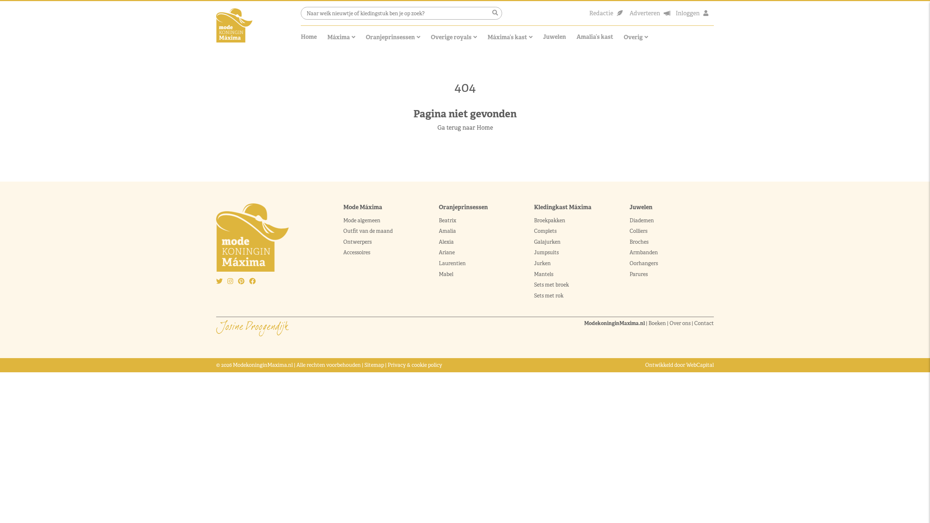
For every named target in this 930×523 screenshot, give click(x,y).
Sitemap (374, 365)
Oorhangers (644, 263)
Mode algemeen (361, 220)
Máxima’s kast (507, 37)
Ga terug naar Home (465, 127)
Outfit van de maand (368, 231)
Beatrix (447, 220)
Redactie (601, 13)
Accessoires (356, 252)
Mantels (543, 274)
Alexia (446, 242)
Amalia (447, 231)
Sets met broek (551, 284)
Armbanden (644, 252)
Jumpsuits (546, 252)
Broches (639, 242)
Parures (639, 274)
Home (309, 37)
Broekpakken (549, 220)
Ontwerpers (357, 242)
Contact (704, 323)
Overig (633, 37)
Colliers (638, 231)
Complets (545, 231)
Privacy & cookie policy (415, 365)
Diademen (642, 220)
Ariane (447, 252)
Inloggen (688, 13)
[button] (495, 13)
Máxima (338, 37)
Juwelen (554, 37)
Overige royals (451, 37)
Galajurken (547, 242)
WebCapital (700, 365)
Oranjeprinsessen (390, 37)
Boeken (657, 323)
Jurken (542, 263)
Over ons (680, 323)
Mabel (446, 274)
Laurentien (452, 263)
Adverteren (645, 13)
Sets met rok (548, 295)
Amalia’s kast (595, 37)
